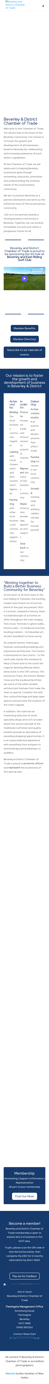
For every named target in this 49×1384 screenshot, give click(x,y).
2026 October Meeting (18, 850)
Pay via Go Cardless (25, 1276)
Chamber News (14, 973)
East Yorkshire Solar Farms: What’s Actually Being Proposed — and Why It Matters (24, 1106)
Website (10, 1373)
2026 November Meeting (19, 894)
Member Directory (24, 339)
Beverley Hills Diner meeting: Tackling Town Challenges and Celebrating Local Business (21, 963)
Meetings (26, 973)
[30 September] (7, 799)
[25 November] (7, 888)
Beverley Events (27, 969)
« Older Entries (12, 1161)
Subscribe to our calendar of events (24, 352)
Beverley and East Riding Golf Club (24, 258)
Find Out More (25, 1196)
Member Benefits (24, 328)
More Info (15, 828)
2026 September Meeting (20, 805)
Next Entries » (37, 1161)
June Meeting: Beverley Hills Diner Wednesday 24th (23, 1039)
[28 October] (7, 843)
